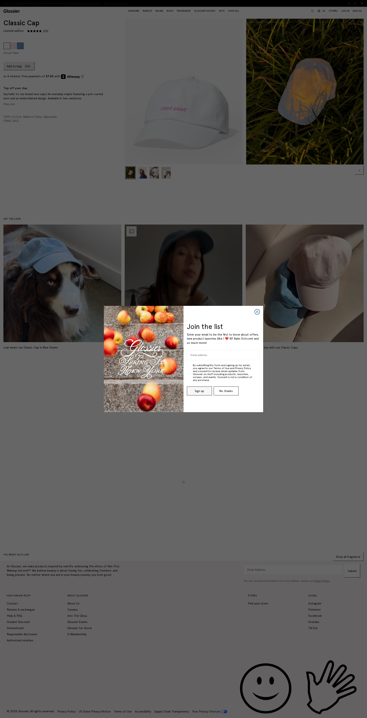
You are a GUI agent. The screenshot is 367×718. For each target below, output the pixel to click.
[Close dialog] (257, 311)
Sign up (199, 391)
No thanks (226, 391)
